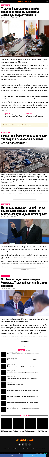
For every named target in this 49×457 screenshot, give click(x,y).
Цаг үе (43, 448)
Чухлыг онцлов (11, 448)
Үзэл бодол (32, 448)
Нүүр (5, 448)
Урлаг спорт (38, 448)
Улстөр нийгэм (18, 448)
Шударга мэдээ (26, 448)
